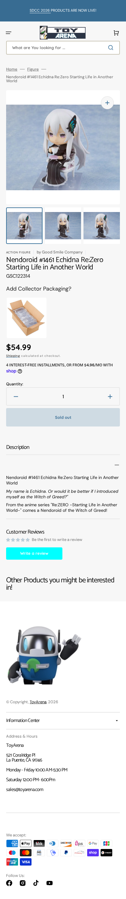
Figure (33, 69)
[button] (8, 33)
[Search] (112, 47)
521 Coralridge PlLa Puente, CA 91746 (24, 757)
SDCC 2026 (40, 10)
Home (11, 69)
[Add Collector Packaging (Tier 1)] (22, 318)
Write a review (34, 553)
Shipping (13, 356)
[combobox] (63, 48)
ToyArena (38, 701)
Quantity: (14, 384)
